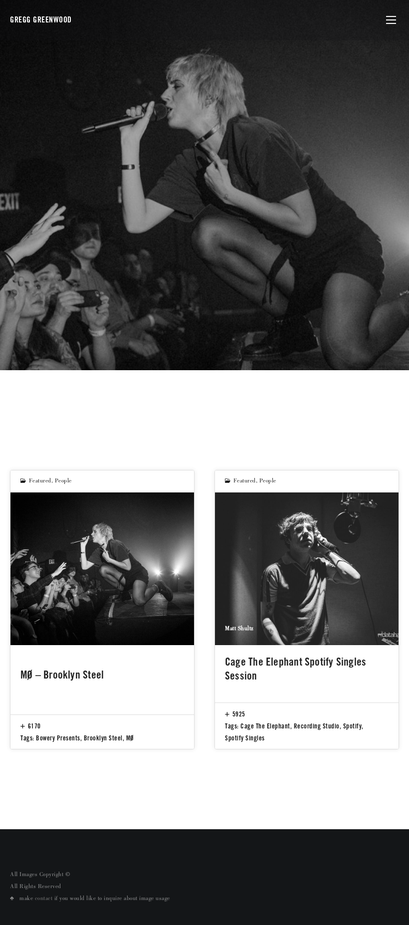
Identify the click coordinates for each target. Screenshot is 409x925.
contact (44, 899)
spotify (352, 726)
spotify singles (245, 738)
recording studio (317, 726)
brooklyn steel (103, 738)
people (63, 481)
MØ (130, 738)
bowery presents (58, 738)
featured (40, 481)
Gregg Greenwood (41, 19)
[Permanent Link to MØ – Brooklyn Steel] (102, 569)
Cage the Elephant (265, 726)
